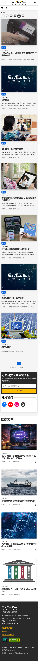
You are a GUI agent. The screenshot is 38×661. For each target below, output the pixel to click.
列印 (23, 16)
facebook (3, 16)
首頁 (4, 12)
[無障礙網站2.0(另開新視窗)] (14, 640)
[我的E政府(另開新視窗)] (5, 640)
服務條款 (5, 631)
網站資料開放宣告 (8, 635)
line (14, 16)
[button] (35, 2)
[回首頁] (19, 2)
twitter (7, 16)
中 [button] (19, 16)
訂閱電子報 (19, 390)
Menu (3, 2)
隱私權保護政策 (7, 628)
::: (1, 12)
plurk (10, 16)
